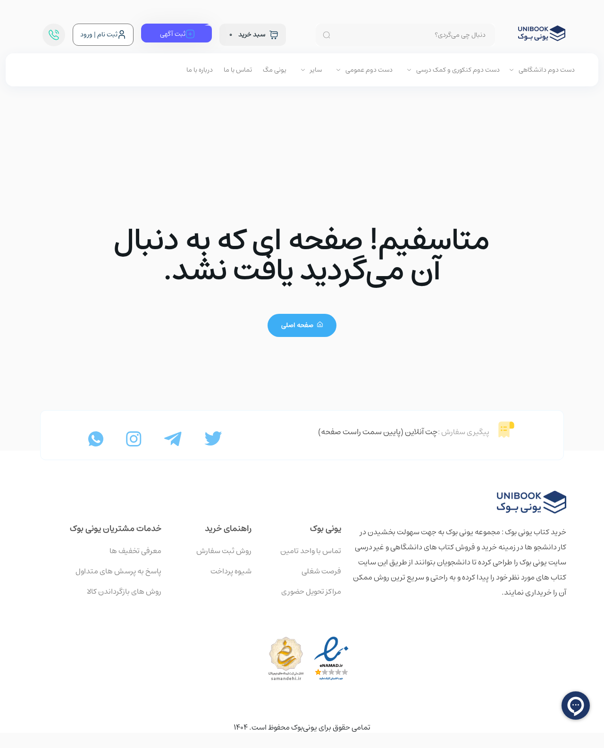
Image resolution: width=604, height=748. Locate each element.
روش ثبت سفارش (224, 550)
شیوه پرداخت (231, 571)
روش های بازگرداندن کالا (124, 591)
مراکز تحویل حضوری (311, 591)
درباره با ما (199, 70)
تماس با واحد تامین (310, 550)
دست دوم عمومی (368, 70)
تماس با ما (238, 70)
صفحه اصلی (298, 325)
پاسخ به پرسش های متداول (118, 571)
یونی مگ (274, 70)
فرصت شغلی (321, 571)
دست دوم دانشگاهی (546, 70)
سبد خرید (247, 34)
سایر (315, 70)
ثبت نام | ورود (98, 34)
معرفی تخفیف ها (135, 550)
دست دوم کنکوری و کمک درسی (457, 70)
